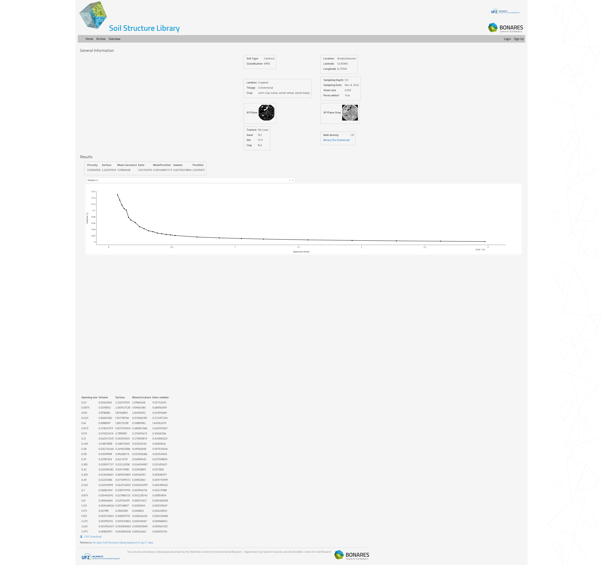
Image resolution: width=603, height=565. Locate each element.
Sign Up (519, 38)
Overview (114, 38)
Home (89, 38)
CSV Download (92, 536)
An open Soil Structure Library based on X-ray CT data (123, 542)
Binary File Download (336, 140)
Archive (101, 38)
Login (507, 38)
